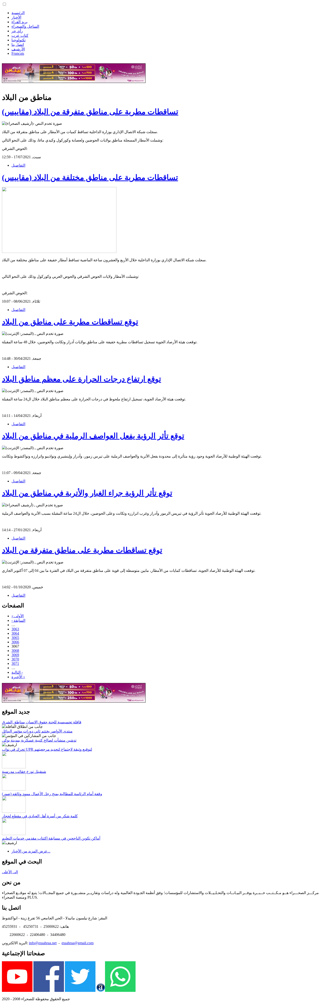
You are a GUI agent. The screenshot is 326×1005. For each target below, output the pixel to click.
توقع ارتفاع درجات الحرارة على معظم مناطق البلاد (81, 379)
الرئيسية (18, 13)
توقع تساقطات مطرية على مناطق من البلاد (70, 321)
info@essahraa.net (43, 943)
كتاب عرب (19, 35)
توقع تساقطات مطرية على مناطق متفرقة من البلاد (82, 550)
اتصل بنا (17, 45)
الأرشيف (18, 49)
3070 (15, 659)
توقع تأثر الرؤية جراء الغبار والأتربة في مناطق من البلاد (87, 493)
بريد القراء (19, 22)
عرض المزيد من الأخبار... (30, 851)
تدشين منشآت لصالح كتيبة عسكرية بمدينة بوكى (39, 740)
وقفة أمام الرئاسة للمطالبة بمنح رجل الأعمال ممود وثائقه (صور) (52, 794)
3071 (15, 663)
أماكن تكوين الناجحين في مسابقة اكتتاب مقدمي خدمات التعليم (51, 838)
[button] (4, 4)
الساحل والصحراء (25, 26)
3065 (15, 638)
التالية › (17, 672)
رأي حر (17, 31)
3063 (15, 629)
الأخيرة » (18, 677)
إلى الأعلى (10, 872)
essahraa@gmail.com (78, 943)
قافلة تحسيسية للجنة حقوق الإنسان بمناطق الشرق (41, 722)
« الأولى (17, 616)
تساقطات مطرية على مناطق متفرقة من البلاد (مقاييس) (90, 111)
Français (17, 53)
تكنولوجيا (18, 40)
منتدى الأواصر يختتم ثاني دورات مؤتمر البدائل (37, 731)
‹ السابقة (18, 620)
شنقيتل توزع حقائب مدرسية (24, 772)
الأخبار (16, 17)
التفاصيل (18, 165)
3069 (15, 655)
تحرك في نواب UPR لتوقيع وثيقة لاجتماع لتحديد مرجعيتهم (47, 749)
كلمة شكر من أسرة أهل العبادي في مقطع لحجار (40, 816)
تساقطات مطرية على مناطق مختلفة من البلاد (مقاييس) (90, 177)
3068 (15, 651)
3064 (15, 633)
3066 (15, 642)
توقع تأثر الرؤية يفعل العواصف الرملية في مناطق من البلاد (93, 435)
